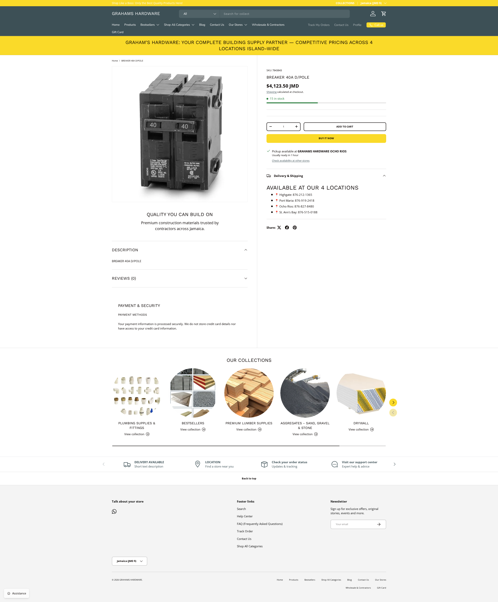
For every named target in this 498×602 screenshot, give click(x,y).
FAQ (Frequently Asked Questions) (259, 524)
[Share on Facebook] (287, 227)
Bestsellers (147, 25)
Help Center (245, 516)
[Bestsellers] (192, 393)
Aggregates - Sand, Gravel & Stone (305, 425)
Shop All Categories (177, 25)
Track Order (245, 531)
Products (130, 25)
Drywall (361, 423)
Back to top (249, 478)
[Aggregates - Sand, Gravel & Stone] (305, 393)
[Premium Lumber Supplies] (249, 393)
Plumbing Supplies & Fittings (136, 425)
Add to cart (344, 126)
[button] (384, 13)
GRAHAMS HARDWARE (130, 579)
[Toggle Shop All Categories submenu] (193, 24)
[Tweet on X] (279, 227)
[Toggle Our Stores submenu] (245, 24)
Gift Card (118, 32)
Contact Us (217, 25)
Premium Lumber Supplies (248, 423)
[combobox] (264, 14)
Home (116, 25)
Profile (357, 25)
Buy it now (326, 138)
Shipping (272, 92)
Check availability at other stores (290, 160)
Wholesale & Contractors (268, 25)
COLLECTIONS (345, 3)
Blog (202, 25)
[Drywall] (361, 393)
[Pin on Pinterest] (295, 227)
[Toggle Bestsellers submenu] (157, 24)
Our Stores (236, 25)
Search (241, 509)
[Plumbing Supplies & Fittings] (136, 393)
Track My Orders (319, 25)
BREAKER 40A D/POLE (132, 60)
